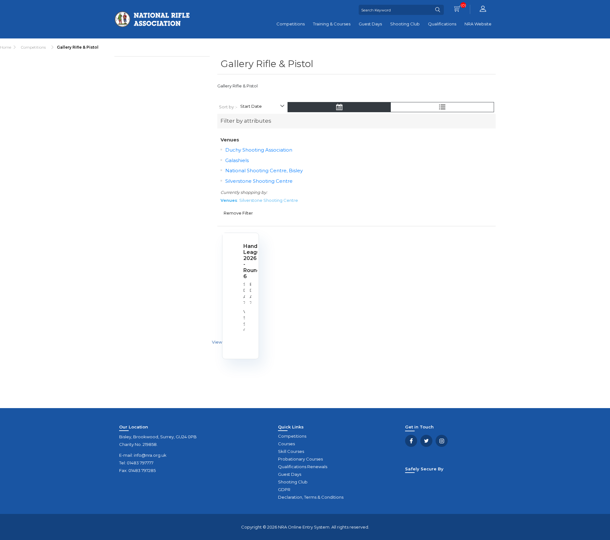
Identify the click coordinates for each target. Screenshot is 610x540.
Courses (286, 443)
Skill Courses (291, 451)
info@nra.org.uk (150, 455)
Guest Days (370, 23)
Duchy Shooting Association (258, 150)
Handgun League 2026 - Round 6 (247, 261)
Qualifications (442, 23)
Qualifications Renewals (302, 466)
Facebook (411, 441)
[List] (442, 107)
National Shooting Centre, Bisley (264, 170)
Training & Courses (331, 23)
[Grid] (339, 107)
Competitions (290, 23)
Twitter (426, 441)
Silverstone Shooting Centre (259, 181)
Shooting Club (405, 23)
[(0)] (457, 9)
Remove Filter (238, 212)
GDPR (284, 489)
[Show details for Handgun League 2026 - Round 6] (229, 240)
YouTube (442, 441)
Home (5, 47)
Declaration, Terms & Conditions (310, 497)
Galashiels (237, 160)
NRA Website (477, 23)
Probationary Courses (300, 458)
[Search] (437, 10)
